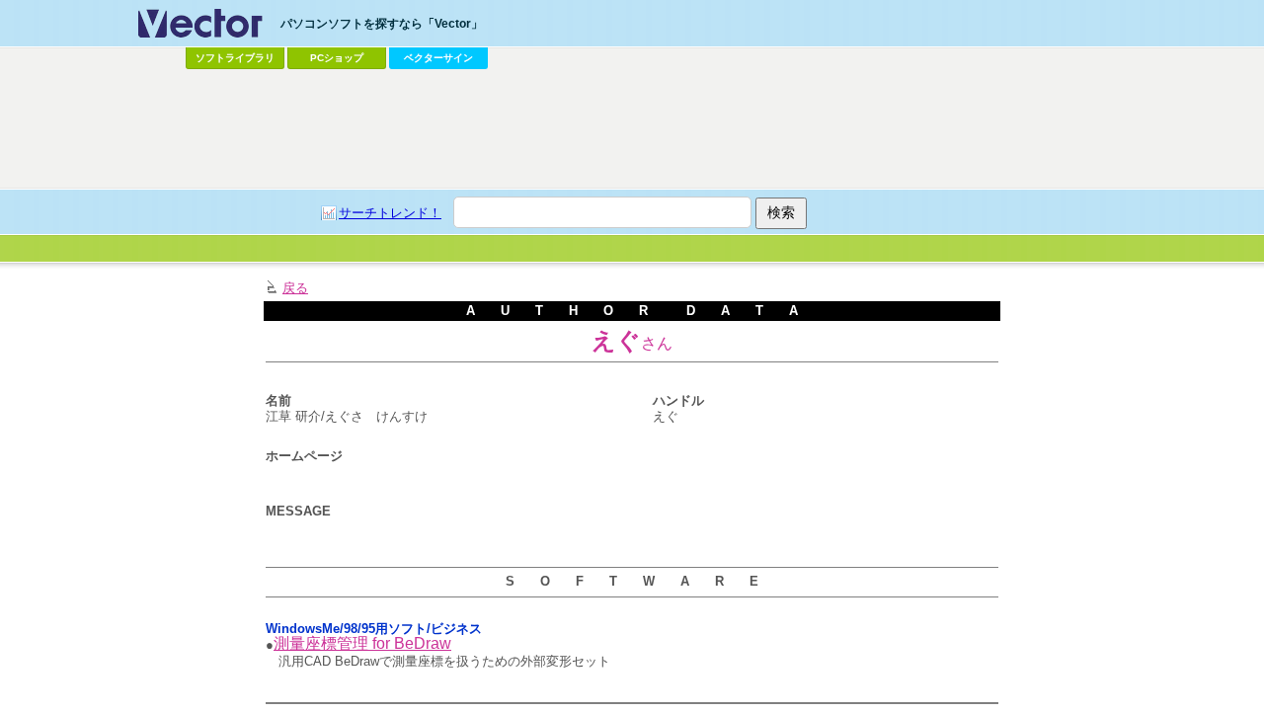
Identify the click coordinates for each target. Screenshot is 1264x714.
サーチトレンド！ (390, 212)
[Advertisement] (632, 129)
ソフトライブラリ (235, 57)
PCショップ (336, 57)
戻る (295, 287)
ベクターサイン (438, 57)
